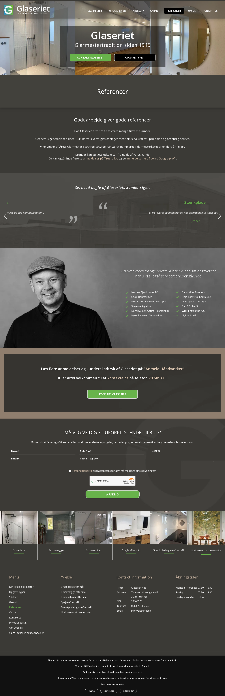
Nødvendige (109, 691)
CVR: (119, 601)
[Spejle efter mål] (131, 527)
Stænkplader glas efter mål (76, 607)
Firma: (120, 587)
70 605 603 (158, 377)
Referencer (174, 10)
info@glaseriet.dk (141, 610)
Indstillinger (128, 690)
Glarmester (94, 10)
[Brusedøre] (19, 527)
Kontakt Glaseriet (90, 57)
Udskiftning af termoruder (76, 612)
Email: (120, 610)
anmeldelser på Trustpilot (100, 158)
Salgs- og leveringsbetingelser (26, 633)
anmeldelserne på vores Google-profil (151, 158)
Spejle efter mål (70, 602)
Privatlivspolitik (17, 622)
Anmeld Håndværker (164, 368)
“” (164, 368)
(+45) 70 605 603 (140, 606)
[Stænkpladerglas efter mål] (168, 527)
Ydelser (137, 10)
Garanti (155, 10)
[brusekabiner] (93, 527)
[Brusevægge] (56, 527)
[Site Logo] (8, 10)
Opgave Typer (117, 10)
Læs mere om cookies (112, 684)
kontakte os (117, 377)
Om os (192, 10)
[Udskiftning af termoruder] (206, 528)
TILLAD (91, 691)
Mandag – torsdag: (186, 587)
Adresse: (121, 592)
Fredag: (180, 592)
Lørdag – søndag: (185, 597)
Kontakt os (210, 10)
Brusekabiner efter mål (74, 597)
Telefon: (121, 606)
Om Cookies (16, 627)
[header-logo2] (33, 10)
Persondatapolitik (82, 470)
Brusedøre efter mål (72, 586)
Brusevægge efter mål (73, 592)
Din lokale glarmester (21, 586)
